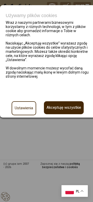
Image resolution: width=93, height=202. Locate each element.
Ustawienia (24, 108)
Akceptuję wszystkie (64, 107)
